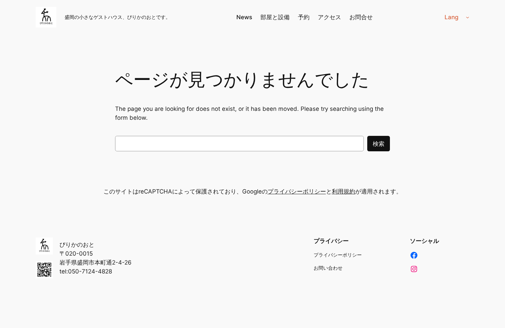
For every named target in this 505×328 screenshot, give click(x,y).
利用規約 (343, 191)
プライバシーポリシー (297, 191)
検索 (378, 143)
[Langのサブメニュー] (467, 17)
